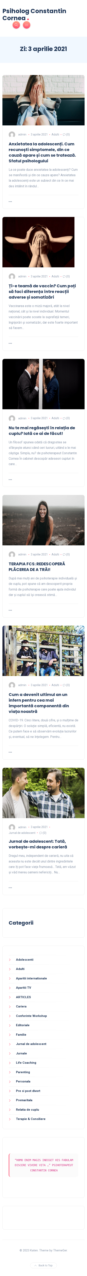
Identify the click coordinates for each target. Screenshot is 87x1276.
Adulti (55, 134)
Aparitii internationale (31, 978)
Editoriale (23, 1025)
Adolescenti (24, 959)
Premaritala (24, 1100)
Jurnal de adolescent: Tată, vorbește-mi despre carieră (38, 844)
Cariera (21, 1006)
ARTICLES (23, 997)
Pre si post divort (28, 1091)
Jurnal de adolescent (22, 832)
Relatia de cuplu (27, 1109)
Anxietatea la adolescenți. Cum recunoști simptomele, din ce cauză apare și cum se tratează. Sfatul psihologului (42, 152)
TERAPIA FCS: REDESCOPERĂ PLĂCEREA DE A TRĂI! (37, 566)
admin (22, 134)
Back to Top (46, 1265)
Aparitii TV (23, 988)
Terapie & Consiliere (31, 1119)
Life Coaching (26, 1063)
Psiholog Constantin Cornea (34, 14)
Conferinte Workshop (31, 1016)
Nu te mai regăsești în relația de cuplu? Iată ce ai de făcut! (42, 430)
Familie (21, 1034)
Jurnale (21, 1053)
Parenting (23, 1072)
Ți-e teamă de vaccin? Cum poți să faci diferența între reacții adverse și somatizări (42, 291)
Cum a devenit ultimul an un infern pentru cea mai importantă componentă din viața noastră (39, 703)
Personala (23, 1081)
